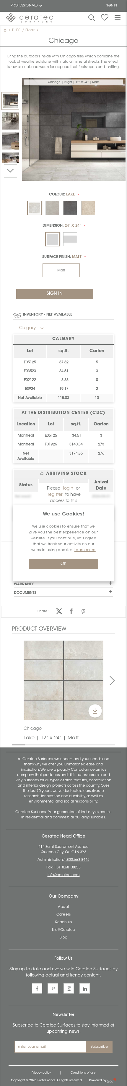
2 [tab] (28, 744)
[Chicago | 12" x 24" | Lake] (63, 680)
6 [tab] (79, 744)
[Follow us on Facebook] (37, 988)
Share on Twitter (59, 611)
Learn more (85, 550)
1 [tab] (15, 744)
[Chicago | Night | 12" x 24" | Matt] (10, 101)
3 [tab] (41, 744)
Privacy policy (41, 1073)
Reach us (63, 922)
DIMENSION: (62, 226)
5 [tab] (66, 744)
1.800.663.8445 (76, 860)
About (63, 907)
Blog (63, 937)
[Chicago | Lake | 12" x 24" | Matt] (10, 141)
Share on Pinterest (83, 611)
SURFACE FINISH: (61, 257)
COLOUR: (62, 194)
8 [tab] (105, 744)
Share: (43, 611)
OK (63, 564)
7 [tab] (92, 744)
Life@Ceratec (63, 930)
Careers (63, 914)
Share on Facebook (71, 611)
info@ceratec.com (64, 875)
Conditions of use (83, 1073)
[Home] (5, 30)
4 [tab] (53, 744)
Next (10, 171)
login (68, 489)
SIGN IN (111, 5)
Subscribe (99, 1047)
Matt (61, 270)
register (55, 495)
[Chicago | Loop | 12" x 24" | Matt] (10, 121)
